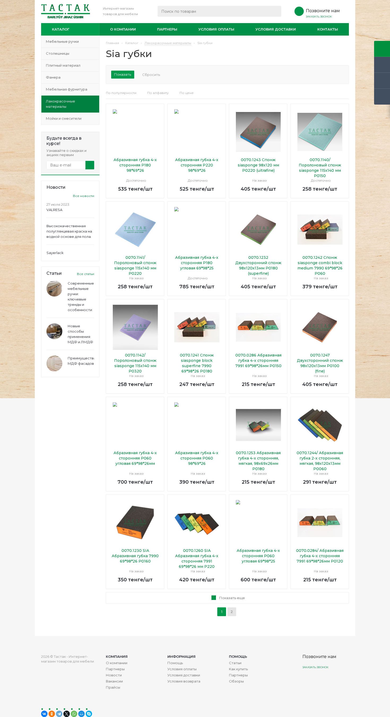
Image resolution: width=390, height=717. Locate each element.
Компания (117, 656)
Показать (122, 74)
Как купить (238, 669)
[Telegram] (59, 714)
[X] (66, 714)
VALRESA (54, 210)
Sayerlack (55, 253)
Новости (114, 675)
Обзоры (236, 681)
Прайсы (113, 687)
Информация (181, 656)
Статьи (235, 663)
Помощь (238, 656)
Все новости (83, 196)
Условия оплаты (216, 29)
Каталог (60, 29)
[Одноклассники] (52, 714)
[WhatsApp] (74, 714)
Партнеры (167, 29)
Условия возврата (183, 681)
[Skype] (89, 714)
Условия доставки (275, 29)
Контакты (327, 29)
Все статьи (85, 274)
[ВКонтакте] (44, 714)
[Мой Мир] (81, 714)
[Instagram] (307, 680)
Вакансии (114, 681)
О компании (123, 29)
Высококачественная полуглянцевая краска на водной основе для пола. (69, 231)
